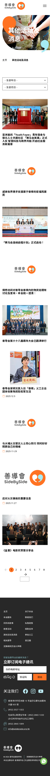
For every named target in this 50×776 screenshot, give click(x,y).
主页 (4, 60)
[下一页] (25, 574)
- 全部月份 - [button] (11, 87)
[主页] (15, 6)
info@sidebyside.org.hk (19, 729)
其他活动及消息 (20, 60)
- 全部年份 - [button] (11, 80)
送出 (40, 677)
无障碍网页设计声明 (34, 757)
